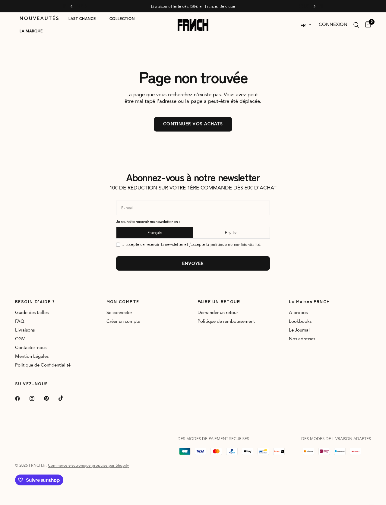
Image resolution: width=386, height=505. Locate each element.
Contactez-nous (30, 348)
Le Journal (299, 330)
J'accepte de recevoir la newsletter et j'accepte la (191, 244)
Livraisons (25, 330)
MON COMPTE (122, 301)
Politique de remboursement (226, 321)
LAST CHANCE (82, 19)
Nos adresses (302, 339)
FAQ (19, 321)
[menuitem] (39, 19)
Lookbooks (300, 321)
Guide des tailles (32, 313)
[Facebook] (21, 398)
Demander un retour (218, 313)
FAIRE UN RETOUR (219, 301)
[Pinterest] (50, 398)
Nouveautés (39, 19)
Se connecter (119, 313)
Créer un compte (123, 321)
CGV (20, 339)
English (231, 232)
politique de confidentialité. (236, 245)
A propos (298, 313)
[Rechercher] (356, 24)
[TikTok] (65, 398)
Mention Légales (32, 356)
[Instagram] (36, 398)
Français (154, 232)
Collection (122, 19)
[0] (366, 24)
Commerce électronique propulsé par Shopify (88, 466)
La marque (31, 31)
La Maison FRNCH (309, 301)
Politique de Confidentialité (43, 365)
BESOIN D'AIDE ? (35, 301)
